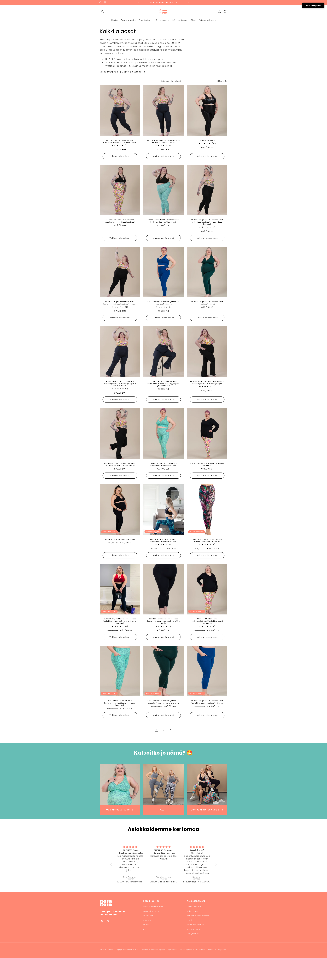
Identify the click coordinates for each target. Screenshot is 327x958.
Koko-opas (192, 911)
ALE (162, 809)
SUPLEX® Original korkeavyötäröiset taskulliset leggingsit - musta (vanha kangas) (119, 621)
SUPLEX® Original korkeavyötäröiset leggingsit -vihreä (207, 303)
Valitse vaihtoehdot (119, 156)
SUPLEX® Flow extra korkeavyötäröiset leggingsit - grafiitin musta (163, 141)
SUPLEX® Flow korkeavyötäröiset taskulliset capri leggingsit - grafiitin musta (163, 621)
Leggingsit (113, 71)
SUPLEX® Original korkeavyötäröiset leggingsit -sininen (163, 303)
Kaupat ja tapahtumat (198, 915)
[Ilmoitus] (188, 2)
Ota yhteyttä (193, 933)
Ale (144, 929)
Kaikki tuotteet (151, 900)
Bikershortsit (139, 71)
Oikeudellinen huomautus (204, 950)
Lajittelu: (165, 81)
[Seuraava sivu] (170, 730)
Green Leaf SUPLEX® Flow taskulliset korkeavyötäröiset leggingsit (163, 221)
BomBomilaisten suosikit (205, 809)
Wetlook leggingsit (207, 140)
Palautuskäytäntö (141, 950)
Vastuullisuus (193, 929)
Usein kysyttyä (194, 906)
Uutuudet (147, 920)
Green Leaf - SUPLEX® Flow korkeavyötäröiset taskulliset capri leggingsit (120, 703)
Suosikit (147, 924)
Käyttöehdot (172, 950)
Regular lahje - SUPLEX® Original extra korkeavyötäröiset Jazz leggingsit (207, 382)
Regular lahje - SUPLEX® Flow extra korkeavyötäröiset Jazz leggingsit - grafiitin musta (120, 383)
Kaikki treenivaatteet (153, 906)
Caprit (125, 71)
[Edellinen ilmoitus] (139, 2)
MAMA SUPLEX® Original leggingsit (120, 539)
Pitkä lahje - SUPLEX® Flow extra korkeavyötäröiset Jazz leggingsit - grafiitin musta (163, 383)
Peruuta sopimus (313, 5)
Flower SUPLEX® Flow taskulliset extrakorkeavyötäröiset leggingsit (120, 221)
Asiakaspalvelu (196, 900)
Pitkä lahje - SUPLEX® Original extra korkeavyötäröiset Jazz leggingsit (119, 464)
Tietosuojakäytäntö (158, 950)
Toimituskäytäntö (185, 950)
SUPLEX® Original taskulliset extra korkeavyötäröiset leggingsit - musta (120, 303)
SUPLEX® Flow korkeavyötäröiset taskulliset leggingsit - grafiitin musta (120, 141)
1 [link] (156, 729)
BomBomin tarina (195, 924)
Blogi (189, 920)
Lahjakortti (148, 915)
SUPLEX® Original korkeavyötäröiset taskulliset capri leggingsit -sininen (207, 702)
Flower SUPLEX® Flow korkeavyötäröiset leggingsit (207, 464)
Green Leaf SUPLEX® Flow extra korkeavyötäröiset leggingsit (163, 464)
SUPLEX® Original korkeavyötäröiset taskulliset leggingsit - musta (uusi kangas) (207, 222)
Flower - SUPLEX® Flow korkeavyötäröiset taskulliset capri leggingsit (207, 621)
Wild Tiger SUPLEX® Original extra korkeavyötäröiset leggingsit (207, 540)
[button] (102, 11)
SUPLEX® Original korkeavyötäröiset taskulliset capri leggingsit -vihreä (163, 702)
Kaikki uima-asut (151, 911)
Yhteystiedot (221, 950)
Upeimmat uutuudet (118, 809)
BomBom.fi (111, 950)
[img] (130, 847)
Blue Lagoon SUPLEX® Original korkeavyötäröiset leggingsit (163, 540)
